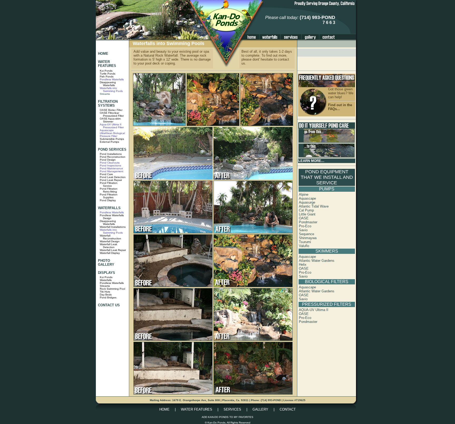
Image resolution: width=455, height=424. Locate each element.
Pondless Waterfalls (112, 79)
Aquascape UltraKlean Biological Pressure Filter (112, 133)
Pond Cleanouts (110, 162)
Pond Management (111, 171)
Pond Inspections (110, 165)
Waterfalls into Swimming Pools (111, 89)
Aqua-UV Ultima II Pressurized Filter (112, 126)
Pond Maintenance (111, 168)
